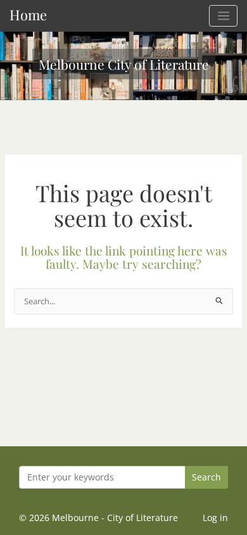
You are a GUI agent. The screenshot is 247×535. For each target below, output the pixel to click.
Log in (215, 518)
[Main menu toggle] (223, 16)
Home (28, 14)
